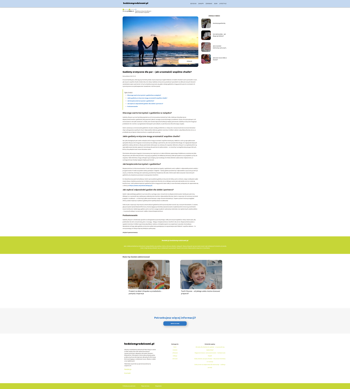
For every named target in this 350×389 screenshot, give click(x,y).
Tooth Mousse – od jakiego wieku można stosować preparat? (200, 292)
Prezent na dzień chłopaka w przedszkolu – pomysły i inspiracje (145, 292)
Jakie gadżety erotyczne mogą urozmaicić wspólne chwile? (147, 98)
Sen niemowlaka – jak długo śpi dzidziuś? (219, 35)
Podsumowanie (132, 106)
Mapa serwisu (145, 386)
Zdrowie (209, 3)
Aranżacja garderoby (219, 23)
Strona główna (127, 11)
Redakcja (127, 369)
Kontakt (127, 373)
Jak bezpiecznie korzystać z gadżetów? (140, 101)
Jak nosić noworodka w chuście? (220, 59)
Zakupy (201, 3)
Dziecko (193, 3)
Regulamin (158, 386)
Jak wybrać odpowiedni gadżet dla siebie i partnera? (145, 104)
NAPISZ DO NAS (175, 324)
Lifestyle (222, 3)
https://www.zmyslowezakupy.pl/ (140, 185)
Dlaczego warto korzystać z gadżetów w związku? (144, 95)
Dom (215, 3)
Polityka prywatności (129, 386)
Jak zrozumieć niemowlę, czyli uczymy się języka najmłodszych (220, 47)
